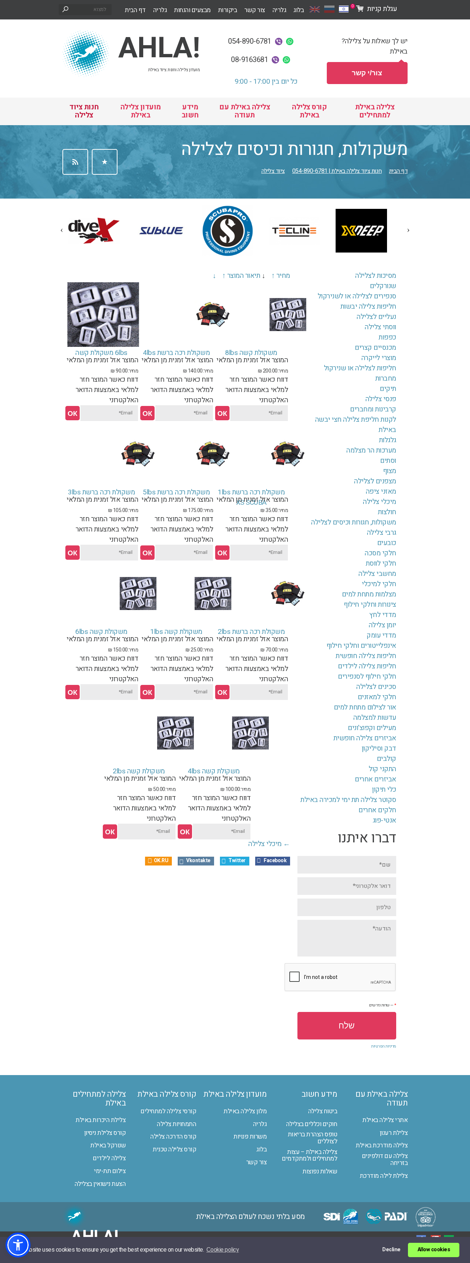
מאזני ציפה (381, 491)
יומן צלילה (382, 625)
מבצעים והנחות (192, 10)
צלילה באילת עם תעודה (244, 111)
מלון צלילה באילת (245, 1111)
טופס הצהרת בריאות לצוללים (312, 1138)
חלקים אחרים (377, 810)
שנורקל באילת (108, 1145)
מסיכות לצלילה (375, 276)
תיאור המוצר (243, 276)
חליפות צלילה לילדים (367, 666)
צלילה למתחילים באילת (99, 1098)
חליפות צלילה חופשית (366, 656)
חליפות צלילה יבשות (368, 306)
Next (405, 226)
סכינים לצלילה (376, 687)
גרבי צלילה (381, 532)
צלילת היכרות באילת (101, 1120)
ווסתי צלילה (380, 327)
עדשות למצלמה (374, 717)
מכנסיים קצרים (375, 347)
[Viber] (278, 41)
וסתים (388, 461)
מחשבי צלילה (377, 574)
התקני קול (382, 769)
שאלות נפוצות (320, 1171)
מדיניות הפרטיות (383, 1046)
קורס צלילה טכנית (174, 1149)
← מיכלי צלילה (269, 844)
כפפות (387, 337)
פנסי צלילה (380, 399)
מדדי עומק (381, 635)
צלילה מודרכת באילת (382, 1145)
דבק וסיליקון (379, 748)
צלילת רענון (394, 1133)
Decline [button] (391, 1249)
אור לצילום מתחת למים (365, 707)
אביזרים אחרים (375, 779)
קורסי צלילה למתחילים (168, 1111)
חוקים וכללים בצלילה (311, 1124)
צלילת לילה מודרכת (384, 1176)
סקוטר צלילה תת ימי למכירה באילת (348, 800)
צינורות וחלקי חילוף (370, 604)
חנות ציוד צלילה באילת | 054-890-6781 (337, 171)
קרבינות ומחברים (373, 409)
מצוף (389, 471)
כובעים (386, 543)
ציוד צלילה (273, 171)
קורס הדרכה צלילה (173, 1136)
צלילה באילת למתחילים (375, 111)
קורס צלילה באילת (309, 111)
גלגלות (387, 440)
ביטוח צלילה (322, 1111)
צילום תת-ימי (110, 1171)
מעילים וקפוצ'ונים (372, 728)
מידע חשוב (190, 111)
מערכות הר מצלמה (371, 450)
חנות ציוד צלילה (84, 111)
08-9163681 (249, 59)
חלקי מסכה (380, 553)
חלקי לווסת (381, 563)
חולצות (387, 512)
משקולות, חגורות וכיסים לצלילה (353, 522)
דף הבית (135, 10)
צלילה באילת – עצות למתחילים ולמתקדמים (309, 1155)
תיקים (388, 389)
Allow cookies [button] (433, 1249)
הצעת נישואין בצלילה (100, 1184)
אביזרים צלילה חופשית (364, 738)
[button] (18, 1245)
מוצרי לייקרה (378, 358)
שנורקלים (383, 286)
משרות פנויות (250, 1136)
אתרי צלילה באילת (385, 1120)
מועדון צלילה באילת (140, 111)
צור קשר (254, 10)
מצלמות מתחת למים (369, 594)
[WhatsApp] (289, 41)
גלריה (160, 10)
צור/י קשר (367, 73)
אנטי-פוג (384, 820)
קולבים (386, 759)
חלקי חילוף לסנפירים (367, 676)
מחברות (385, 378)
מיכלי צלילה (379, 502)
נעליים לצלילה (376, 317)
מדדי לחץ (382, 615)
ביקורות (227, 10)
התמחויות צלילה (176, 1124)
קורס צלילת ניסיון (105, 1133)
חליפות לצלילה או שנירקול (360, 368)
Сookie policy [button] (222, 1249)
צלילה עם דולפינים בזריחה (385, 1159)
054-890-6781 (249, 41)
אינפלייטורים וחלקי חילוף (361, 645)
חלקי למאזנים (377, 697)
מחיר (283, 276)
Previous (58, 226)
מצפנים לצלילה (375, 481)
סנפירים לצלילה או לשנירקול (357, 296)
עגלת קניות (373, 7)
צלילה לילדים (109, 1158)
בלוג (298, 10)
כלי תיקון (384, 789)
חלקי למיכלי (379, 584)
